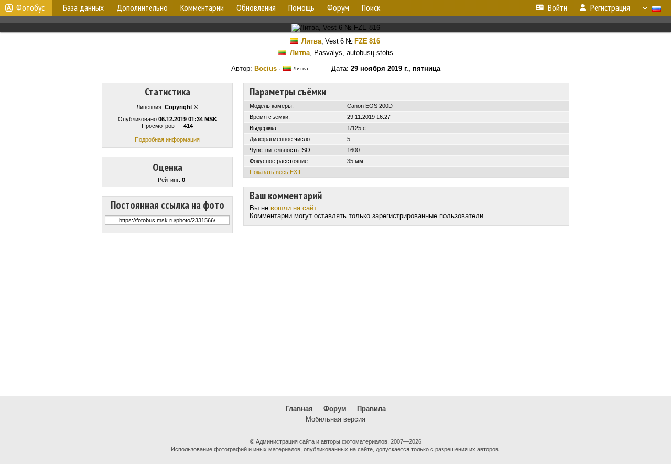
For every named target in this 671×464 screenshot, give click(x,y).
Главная (299, 409)
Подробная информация (167, 139)
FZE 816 (367, 41)
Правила (371, 409)
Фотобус (30, 8)
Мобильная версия (335, 419)
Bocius (265, 68)
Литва (311, 41)
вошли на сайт (293, 208)
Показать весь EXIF (276, 172)
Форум (335, 409)
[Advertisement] (335, 314)
